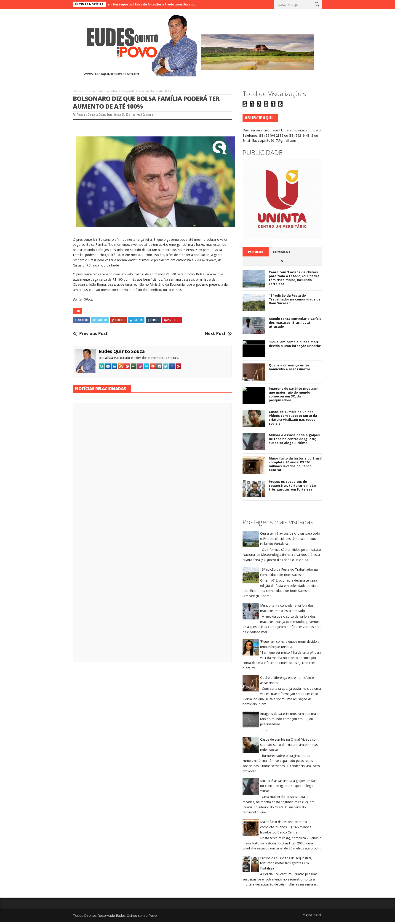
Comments (282, 256)
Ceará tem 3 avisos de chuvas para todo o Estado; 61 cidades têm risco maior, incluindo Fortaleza (294, 278)
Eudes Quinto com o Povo (136, 915)
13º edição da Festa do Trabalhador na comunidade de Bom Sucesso (294, 299)
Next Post (215, 333)
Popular (255, 252)
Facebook (82, 320)
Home (77, 91)
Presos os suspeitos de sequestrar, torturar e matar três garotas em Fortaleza (293, 485)
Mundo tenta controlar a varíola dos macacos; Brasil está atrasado (295, 322)
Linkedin (138, 320)
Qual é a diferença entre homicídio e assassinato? (289, 367)
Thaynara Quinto (86, 114)
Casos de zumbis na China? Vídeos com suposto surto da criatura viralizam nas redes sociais (293, 417)
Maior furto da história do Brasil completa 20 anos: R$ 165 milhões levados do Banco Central (295, 464)
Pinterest (173, 320)
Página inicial (311, 914)
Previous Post (93, 333)
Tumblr (154, 320)
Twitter (101, 320)
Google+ (120, 320)
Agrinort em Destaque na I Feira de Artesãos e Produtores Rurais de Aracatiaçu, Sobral (129, 4)
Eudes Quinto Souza (122, 351)
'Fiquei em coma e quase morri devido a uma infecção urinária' (295, 344)
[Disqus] (152, 470)
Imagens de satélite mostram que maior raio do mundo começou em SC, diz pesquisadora (293, 394)
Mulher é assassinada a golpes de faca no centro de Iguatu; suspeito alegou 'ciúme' (294, 439)
